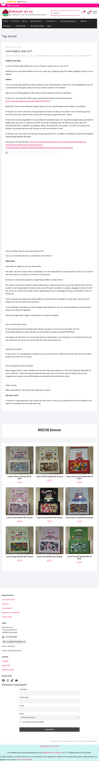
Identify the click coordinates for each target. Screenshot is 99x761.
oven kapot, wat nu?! (19, 51)
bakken (45, 56)
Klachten (5, 604)
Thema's (7, 26)
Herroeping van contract (49, 746)
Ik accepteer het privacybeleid (33, 722)
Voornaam (23, 689)
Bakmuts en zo (21, 11)
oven (60, 56)
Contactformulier (8, 600)
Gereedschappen (68, 21)
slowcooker (67, 56)
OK (31, 759)
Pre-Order (15, 21)
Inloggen (5, 661)
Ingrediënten (35, 21)
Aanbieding (21, 26)
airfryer (39, 56)
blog (31, 56)
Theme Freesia (78, 741)
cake (55, 56)
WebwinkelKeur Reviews (52, 753)
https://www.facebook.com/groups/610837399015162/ (28, 101)
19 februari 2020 (14, 47)
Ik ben (21, 714)
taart (74, 56)
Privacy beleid (7, 617)
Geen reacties (86, 56)
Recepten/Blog (37, 26)
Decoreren (51, 21)
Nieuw (25, 21)
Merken (84, 21)
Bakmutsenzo (20, 56)
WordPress (93, 741)
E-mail (21, 705)
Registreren (6, 665)
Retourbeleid (6, 608)
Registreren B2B (8, 670)
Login (48, 26)
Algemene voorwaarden (11, 613)
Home (5, 21)
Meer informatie (23, 759)
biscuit (50, 56)
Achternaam (24, 697)
